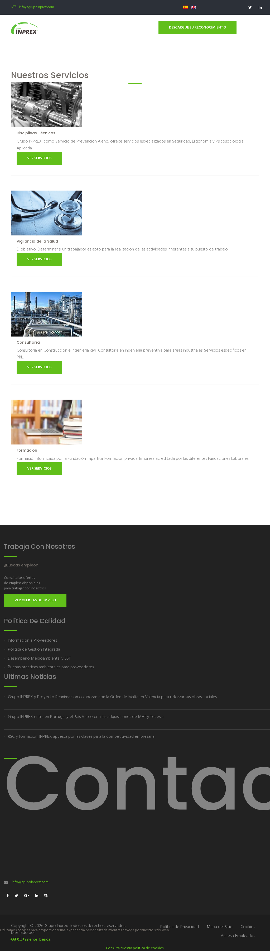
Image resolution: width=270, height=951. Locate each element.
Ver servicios (39, 158)
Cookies (247, 927)
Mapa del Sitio (220, 927)
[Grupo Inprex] (25, 28)
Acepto (17, 939)
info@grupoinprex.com (36, 7)
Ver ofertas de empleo (35, 600)
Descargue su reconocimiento (197, 28)
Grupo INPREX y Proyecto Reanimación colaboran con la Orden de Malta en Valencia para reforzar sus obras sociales (112, 697)
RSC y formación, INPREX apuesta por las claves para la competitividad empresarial (81, 736)
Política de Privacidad (179, 927)
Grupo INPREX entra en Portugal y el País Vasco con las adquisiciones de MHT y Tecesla (85, 716)
